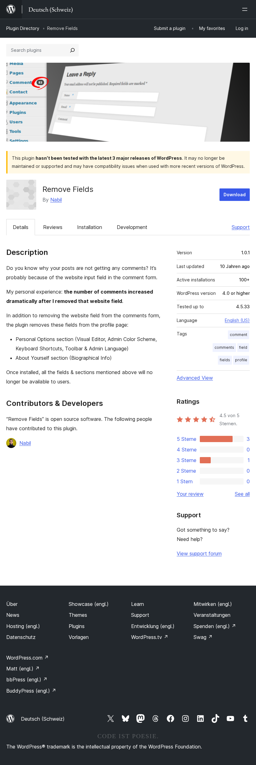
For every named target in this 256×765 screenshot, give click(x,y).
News (12, 615)
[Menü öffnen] (246, 9)
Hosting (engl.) (23, 626)
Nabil (56, 200)
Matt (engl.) (23, 668)
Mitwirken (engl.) (213, 604)
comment (238, 334)
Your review (190, 494)
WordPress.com (27, 658)
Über (11, 604)
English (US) (237, 320)
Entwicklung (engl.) (153, 626)
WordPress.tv (149, 637)
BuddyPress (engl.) (31, 691)
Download (235, 194)
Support (241, 227)
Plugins (77, 626)
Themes (78, 615)
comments (224, 347)
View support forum (199, 553)
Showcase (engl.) (89, 604)
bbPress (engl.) (26, 679)
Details (20, 227)
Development (132, 227)
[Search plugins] (72, 50)
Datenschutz (21, 637)
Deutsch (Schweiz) (43, 719)
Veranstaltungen (212, 615)
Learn (137, 604)
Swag (203, 637)
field (243, 347)
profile (241, 360)
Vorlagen (79, 637)
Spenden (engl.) (215, 626)
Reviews (52, 227)
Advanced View (195, 378)
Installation (89, 227)
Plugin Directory (22, 28)
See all (242, 494)
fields (225, 360)
